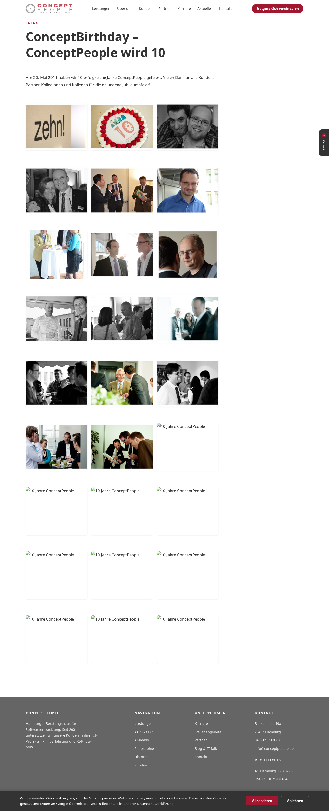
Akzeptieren (262, 801)
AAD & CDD (143, 732)
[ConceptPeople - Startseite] (49, 8)
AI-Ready (141, 740)
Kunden (145, 8)
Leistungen (101, 8)
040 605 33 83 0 (267, 740)
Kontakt (225, 8)
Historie (140, 756)
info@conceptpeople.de (274, 748)
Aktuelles (204, 8)
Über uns (124, 8)
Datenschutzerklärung (155, 803)
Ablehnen (295, 801)
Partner (164, 8)
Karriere (184, 8)
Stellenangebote (208, 732)
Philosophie (144, 748)
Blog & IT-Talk (206, 748)
